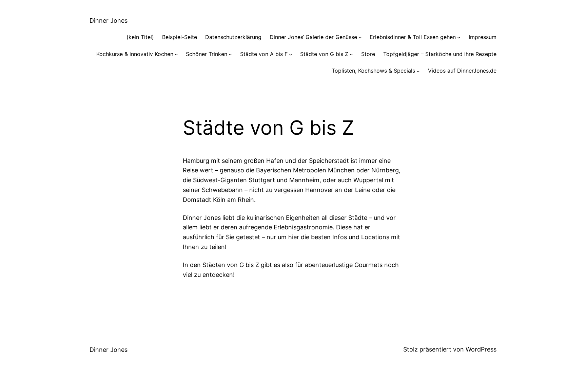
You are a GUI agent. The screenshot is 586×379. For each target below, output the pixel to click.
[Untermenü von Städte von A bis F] (290, 54)
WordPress (481, 349)
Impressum (482, 37)
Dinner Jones (109, 20)
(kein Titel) (140, 37)
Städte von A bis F (264, 54)
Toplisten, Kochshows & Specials (373, 70)
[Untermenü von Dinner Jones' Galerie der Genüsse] (360, 37)
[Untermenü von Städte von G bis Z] (351, 54)
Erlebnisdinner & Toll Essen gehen (413, 37)
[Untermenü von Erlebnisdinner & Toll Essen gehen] (459, 37)
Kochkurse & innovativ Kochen (134, 54)
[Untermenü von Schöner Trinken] (230, 54)
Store (368, 54)
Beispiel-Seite (179, 37)
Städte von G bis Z (324, 54)
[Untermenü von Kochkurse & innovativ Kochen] (176, 54)
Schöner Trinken (206, 54)
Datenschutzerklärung (233, 37)
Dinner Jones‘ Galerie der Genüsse (313, 37)
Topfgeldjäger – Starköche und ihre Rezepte (439, 54)
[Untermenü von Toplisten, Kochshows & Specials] (418, 71)
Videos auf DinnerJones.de (462, 70)
